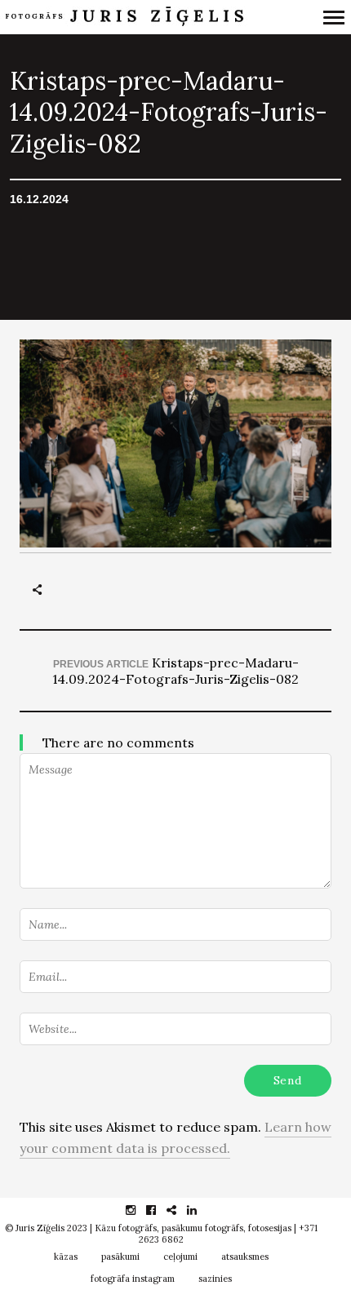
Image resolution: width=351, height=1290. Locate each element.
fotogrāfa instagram (133, 1278)
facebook (159, 1210)
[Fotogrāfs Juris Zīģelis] (128, 17)
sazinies (215, 1278)
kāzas (66, 1256)
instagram (139, 1210)
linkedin (200, 1210)
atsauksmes (245, 1256)
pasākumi (120, 1256)
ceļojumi (180, 1256)
